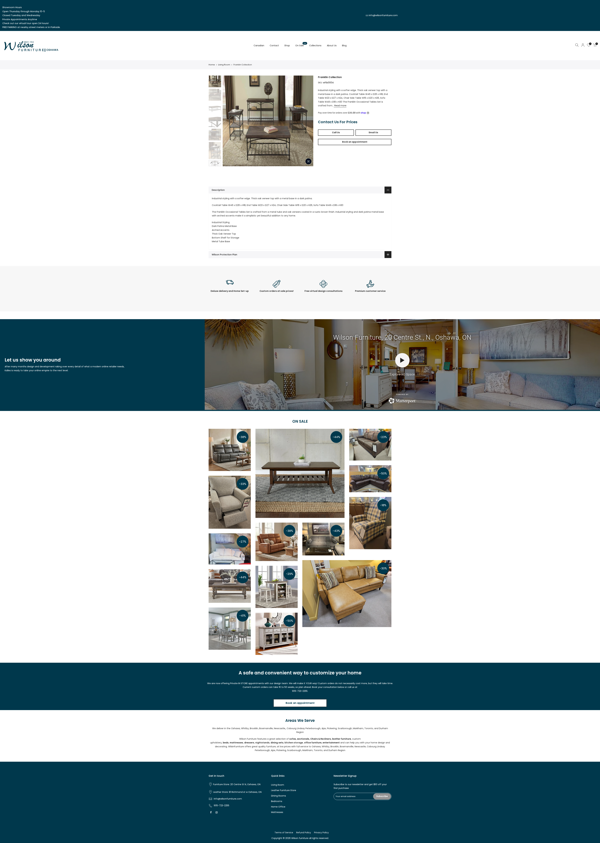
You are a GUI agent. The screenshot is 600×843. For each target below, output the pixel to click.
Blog (344, 45)
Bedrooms (276, 801)
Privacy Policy (321, 832)
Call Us (336, 132)
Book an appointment (354, 141)
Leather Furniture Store (283, 790)
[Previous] (228, 121)
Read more (340, 105)
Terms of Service (284, 832)
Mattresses (277, 812)
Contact (274, 45)
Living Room (224, 64)
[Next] (308, 121)
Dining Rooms (278, 795)
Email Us (373, 132)
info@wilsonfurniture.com (383, 15)
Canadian (259, 45)
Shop (287, 45)
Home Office (278, 806)
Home (212, 64)
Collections (315, 45)
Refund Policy (303, 832)
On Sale (300, 45)
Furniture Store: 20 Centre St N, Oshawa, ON (236, 784)
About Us (332, 45)
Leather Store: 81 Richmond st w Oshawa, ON (237, 792)
